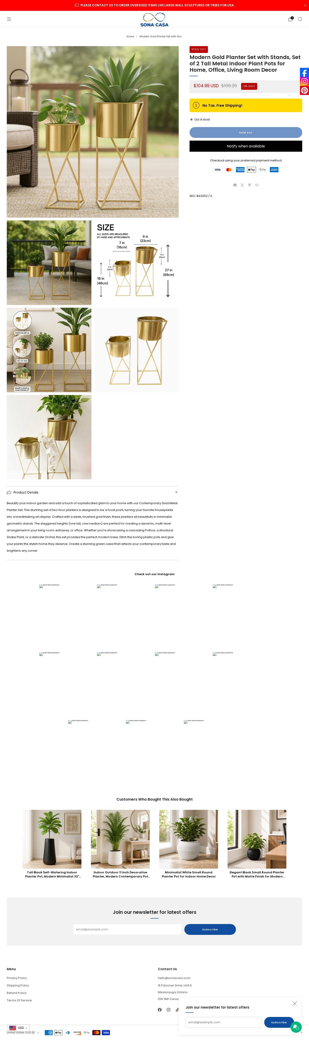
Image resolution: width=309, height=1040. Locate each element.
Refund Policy (16, 993)
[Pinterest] (304, 90)
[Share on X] (242, 185)
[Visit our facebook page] (159, 1009)
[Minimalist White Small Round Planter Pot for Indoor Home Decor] (188, 839)
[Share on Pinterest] (249, 185)
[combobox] (18, 1028)
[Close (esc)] (295, 1003)
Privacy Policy (17, 978)
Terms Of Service (19, 1000)
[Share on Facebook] (235, 185)
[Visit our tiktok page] (177, 1009)
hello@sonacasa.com (174, 978)
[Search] (300, 19)
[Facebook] (304, 72)
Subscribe (279, 1022)
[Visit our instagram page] (168, 1009)
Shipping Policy (18, 985)
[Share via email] (257, 185)
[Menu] (9, 19)
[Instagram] (304, 81)
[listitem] (154, 5)
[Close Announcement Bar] (305, 5)
